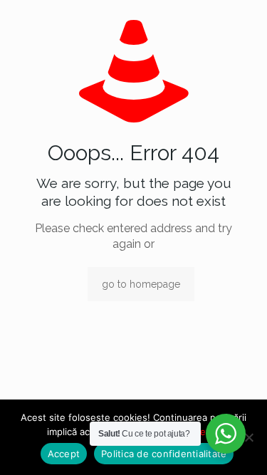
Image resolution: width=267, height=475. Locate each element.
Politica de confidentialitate (163, 453)
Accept (64, 453)
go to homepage (141, 284)
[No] (249, 437)
